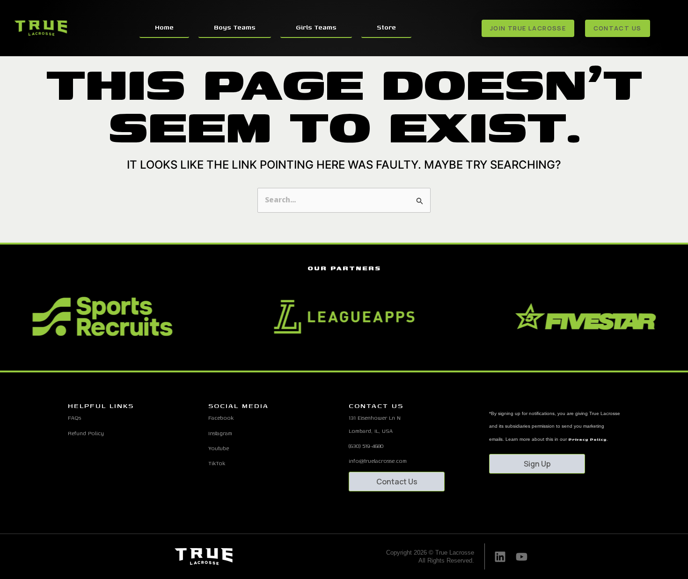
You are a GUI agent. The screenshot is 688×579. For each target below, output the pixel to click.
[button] (327, 358)
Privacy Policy (587, 439)
